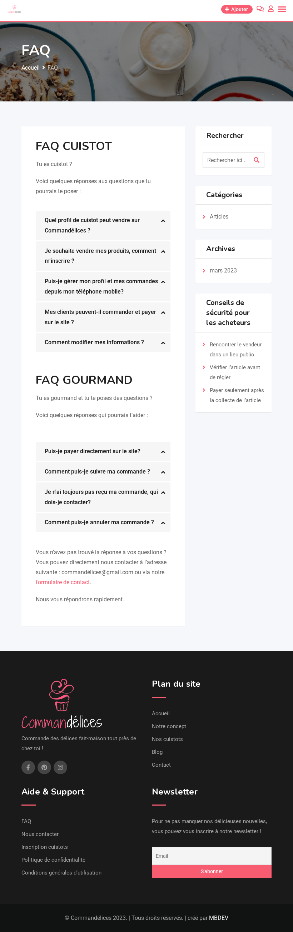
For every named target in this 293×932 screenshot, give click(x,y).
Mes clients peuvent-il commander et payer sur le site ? (100, 317)
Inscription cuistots (44, 847)
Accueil (161, 713)
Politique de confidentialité (53, 860)
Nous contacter (40, 834)
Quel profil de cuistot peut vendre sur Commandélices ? (92, 225)
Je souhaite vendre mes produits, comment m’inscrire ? (100, 256)
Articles (219, 216)
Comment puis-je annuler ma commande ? (99, 522)
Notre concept (169, 726)
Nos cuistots (167, 739)
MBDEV (218, 918)
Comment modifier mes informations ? (94, 342)
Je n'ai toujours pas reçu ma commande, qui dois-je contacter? (101, 497)
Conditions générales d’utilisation (61, 873)
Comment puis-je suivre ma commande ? (97, 471)
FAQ (26, 821)
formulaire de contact (63, 582)
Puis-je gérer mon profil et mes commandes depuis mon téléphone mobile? (101, 286)
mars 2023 (223, 270)
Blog (157, 752)
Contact (161, 765)
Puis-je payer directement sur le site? (92, 451)
